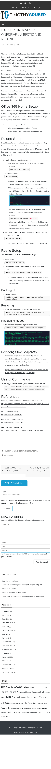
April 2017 (5, 659)
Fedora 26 (14, 690)
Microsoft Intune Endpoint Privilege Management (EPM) (22, 583)
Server (44, 706)
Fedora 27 (23, 690)
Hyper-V (10, 695)
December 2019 (7, 621)
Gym (34, 8)
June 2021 (5, 617)
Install (17, 695)
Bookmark (8, 454)
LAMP (45, 695)
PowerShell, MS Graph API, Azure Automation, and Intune (38, 467)
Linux (14, 450)
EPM (46, 686)
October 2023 (7, 609)
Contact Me (25, 8)
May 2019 (5, 625)
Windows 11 (42, 711)
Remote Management (25, 707)
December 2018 (7, 629)
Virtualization (10, 710)
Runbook (37, 707)
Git (38, 690)
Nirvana (25, 730)
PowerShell (32, 701)
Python (13, 707)
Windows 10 (34, 711)
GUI (46, 690)
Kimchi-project (32, 695)
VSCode (20, 711)
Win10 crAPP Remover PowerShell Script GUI (11, 467)
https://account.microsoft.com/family (23, 127)
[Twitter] (25, 3)
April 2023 (5, 613)
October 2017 (7, 651)
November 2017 (7, 648)
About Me (14, 8)
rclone (28, 450)
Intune (23, 695)
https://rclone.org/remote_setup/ (13, 422)
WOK (48, 711)
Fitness (29, 690)
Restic (3, 90)
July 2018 (5, 632)
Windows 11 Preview (9, 587)
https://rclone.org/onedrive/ (11, 414)
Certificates (22, 685)
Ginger (34, 690)
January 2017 (7, 667)
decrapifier (41, 686)
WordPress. (33, 730)
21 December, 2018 (11, 44)
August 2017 (6, 655)
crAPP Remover (33, 686)
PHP (22, 702)
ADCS (4, 685)
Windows (25, 711)
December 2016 (7, 670)
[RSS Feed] (30, 3)
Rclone (17, 93)
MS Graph (12, 702)
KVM (40, 695)
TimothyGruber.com (34, 726)
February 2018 (7, 640)
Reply (8, 507)
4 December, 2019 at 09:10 (11, 493)
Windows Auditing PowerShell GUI (14, 591)
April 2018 (5, 636)
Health (2, 696)
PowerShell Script (42, 702)
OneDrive (20, 450)
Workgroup (4, 714)
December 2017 (7, 644)
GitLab (41, 690)
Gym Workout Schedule (10, 579)
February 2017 (7, 663)
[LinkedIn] (21, 3)
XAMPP (9, 714)
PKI (25, 701)
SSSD (2, 711)
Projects (5, 706)
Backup (8, 450)
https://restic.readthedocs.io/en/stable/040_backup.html (22, 430)
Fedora (4, 690)
